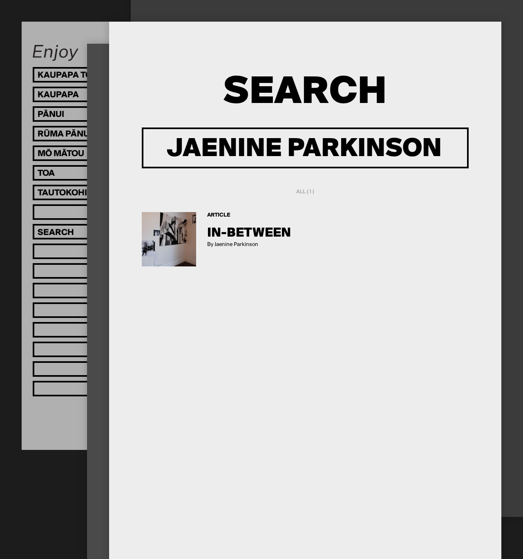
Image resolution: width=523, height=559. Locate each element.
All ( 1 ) (305, 192)
